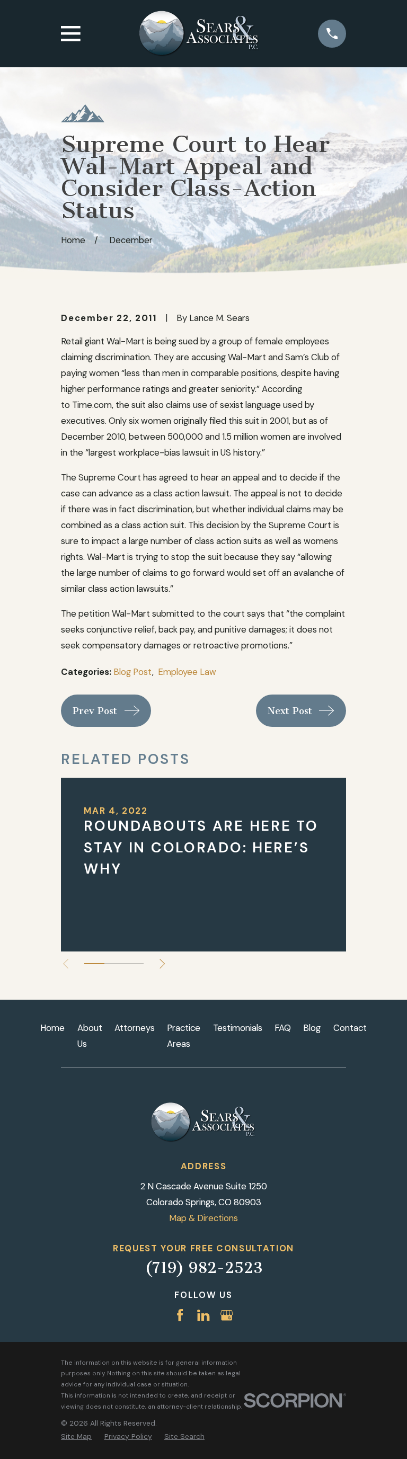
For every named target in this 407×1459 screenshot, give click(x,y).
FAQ (283, 1028)
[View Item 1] (94, 963)
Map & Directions (203, 1218)
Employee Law (187, 672)
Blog (312, 1028)
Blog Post (132, 672)
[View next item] (162, 963)
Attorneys (134, 1028)
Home (52, 1028)
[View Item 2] (114, 963)
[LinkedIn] (203, 1315)
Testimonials (237, 1028)
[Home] (199, 34)
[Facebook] (180, 1315)
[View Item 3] (134, 963)
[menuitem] (76, 1436)
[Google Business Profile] (226, 1315)
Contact (350, 1028)
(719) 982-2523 (204, 1268)
